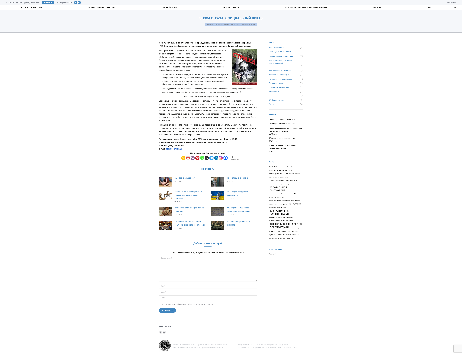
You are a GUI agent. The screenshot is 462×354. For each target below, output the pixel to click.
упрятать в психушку (292, 235)
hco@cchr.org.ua (174, 149)
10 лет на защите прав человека (282, 138)
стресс (295, 231)
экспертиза (289, 238)
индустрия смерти (285, 184)
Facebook (272, 254)
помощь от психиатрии (276, 197)
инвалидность (273, 184)
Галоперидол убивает (184, 178)
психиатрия (279, 227)
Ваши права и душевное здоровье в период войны (239, 209)
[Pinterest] (197, 158)
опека (289, 194)
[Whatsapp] (202, 158)
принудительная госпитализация (279, 212)
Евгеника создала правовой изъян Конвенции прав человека (189, 223)
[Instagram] (221, 158)
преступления (295, 204)
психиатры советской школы (278, 231)
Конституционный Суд (277, 173)
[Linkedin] (216, 158)
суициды (272, 235)
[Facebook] (225, 158)
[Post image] (165, 182)
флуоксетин (273, 238)
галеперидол (273, 177)
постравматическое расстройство (279, 200)
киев (270, 194)
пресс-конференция (281, 204)
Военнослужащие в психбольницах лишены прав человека (283, 146)
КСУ (290, 170)
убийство (281, 234)
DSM (271, 167)
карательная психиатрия (278, 189)
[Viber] (193, 158)
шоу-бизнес (281, 238)
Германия (294, 167)
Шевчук (297, 173)
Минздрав (290, 173)
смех (289, 231)
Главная (210, 24)
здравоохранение (291, 180)
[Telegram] (211, 158)
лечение (276, 194)
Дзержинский (273, 170)
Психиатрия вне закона (237, 178)
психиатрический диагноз (285, 223)
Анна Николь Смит (284, 167)
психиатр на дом (295, 228)
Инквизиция (283, 170)
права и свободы (296, 200)
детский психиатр (277, 180)
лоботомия (283, 194)
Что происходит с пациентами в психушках (189, 209)
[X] (207, 158)
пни (294, 193)
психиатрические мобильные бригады (281, 220)
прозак (272, 217)
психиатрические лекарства (284, 217)
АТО (275, 167)
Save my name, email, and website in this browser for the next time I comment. (188, 304)
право (271, 204)
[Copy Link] (183, 158)
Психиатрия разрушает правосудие (237, 193)
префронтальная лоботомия (277, 207)
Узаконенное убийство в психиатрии (238, 223)
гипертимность (283, 177)
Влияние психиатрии (222, 24)
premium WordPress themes (213, 347)
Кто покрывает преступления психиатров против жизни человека (188, 194)
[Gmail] (188, 158)
